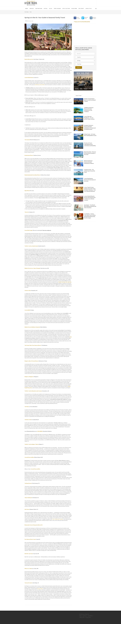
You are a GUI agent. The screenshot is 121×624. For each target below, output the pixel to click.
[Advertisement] (73, 3)
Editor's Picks (82, 617)
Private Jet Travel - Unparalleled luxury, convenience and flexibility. (90, 144)
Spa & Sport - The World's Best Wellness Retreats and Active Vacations (90, 206)
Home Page (26, 11)
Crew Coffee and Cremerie (57, 519)
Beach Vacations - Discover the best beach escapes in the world (90, 153)
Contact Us (85, 615)
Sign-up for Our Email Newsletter (82, 21)
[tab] (78, 95)
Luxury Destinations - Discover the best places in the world (90, 180)
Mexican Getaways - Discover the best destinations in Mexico (89, 162)
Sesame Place (40, 588)
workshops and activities (40, 84)
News (31, 11)
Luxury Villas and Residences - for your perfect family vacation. (89, 118)
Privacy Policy (88, 617)
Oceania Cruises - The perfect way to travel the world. (89, 171)
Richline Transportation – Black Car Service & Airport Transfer (90, 100)
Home (80, 615)
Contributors (90, 615)
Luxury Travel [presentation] (78, 95)
